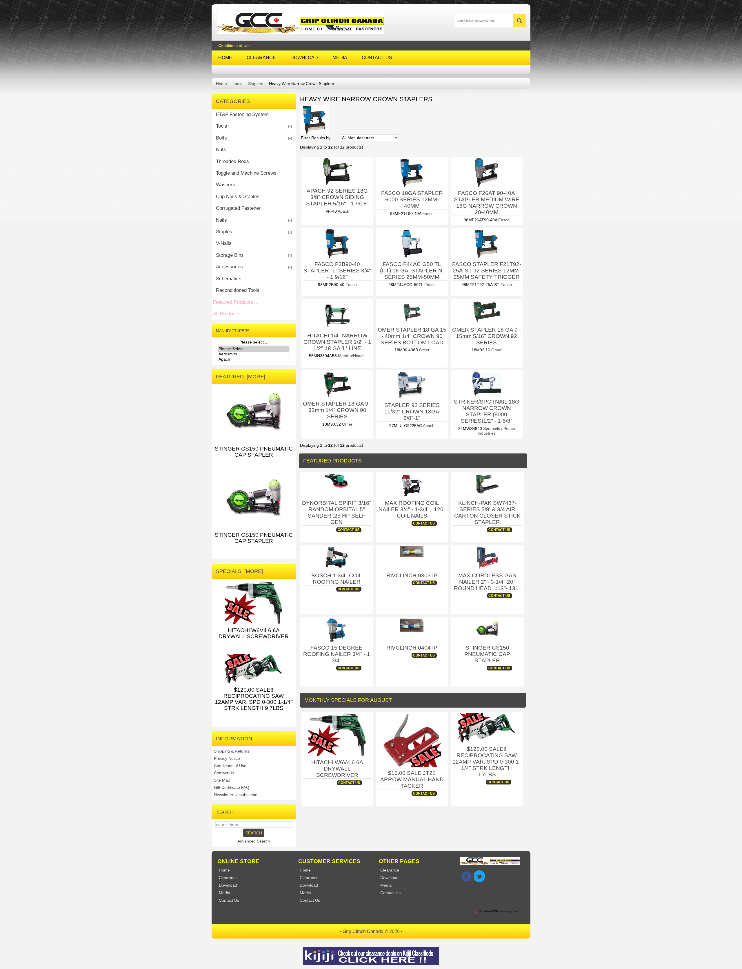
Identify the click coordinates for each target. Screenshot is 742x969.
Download (309, 885)
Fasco (427, 213)
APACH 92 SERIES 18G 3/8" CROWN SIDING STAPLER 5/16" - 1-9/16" (337, 197)
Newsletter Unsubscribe (235, 794)
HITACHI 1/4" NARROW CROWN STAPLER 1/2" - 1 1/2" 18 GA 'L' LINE (337, 341)
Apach (343, 211)
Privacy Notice (227, 758)
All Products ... (229, 314)
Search (224, 812)
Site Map (222, 780)
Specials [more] (239, 571)
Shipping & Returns (231, 751)
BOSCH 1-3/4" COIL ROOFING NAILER (336, 578)
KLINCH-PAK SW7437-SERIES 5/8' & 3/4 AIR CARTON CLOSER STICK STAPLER (487, 512)
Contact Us (224, 773)
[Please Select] (253, 349)
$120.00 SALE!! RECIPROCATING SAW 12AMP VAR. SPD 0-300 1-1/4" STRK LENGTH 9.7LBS (486, 762)
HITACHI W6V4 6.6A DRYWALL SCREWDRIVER (337, 768)
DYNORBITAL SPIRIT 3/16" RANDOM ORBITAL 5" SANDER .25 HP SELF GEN (336, 512)
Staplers (255, 84)
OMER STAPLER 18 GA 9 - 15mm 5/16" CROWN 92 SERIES (486, 336)
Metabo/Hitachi (351, 355)
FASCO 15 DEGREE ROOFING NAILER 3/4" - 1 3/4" (336, 654)
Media (305, 892)
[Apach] (253, 359)
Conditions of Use (234, 45)
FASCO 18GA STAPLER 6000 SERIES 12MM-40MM (412, 199)
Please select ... (253, 342)
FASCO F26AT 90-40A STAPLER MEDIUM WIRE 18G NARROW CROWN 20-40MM (486, 202)
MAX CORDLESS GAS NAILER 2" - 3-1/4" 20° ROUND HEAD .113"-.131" (487, 581)
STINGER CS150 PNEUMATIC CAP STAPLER (487, 654)
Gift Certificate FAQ (231, 787)
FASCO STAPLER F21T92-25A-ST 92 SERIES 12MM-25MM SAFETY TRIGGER (486, 270)
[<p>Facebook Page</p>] (466, 876)
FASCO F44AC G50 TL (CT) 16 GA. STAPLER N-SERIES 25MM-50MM (412, 270)
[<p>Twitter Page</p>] (479, 876)
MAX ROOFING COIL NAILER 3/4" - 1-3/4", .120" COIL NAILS (412, 509)
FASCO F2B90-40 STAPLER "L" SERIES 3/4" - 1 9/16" (337, 270)
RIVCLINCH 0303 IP (411, 575)
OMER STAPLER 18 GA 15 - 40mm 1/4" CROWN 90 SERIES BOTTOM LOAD (412, 336)
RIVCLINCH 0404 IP (411, 648)
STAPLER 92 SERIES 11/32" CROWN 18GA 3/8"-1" (412, 411)
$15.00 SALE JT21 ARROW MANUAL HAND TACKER (412, 779)
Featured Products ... (236, 302)
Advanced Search (253, 841)
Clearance (309, 877)
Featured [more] (240, 376)
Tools (237, 84)
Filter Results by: (316, 137)
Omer (424, 350)
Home (221, 84)
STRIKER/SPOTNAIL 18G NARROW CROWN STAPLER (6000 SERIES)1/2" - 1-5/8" (486, 411)
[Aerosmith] (253, 354)
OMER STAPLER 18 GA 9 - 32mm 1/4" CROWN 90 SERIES (337, 410)
